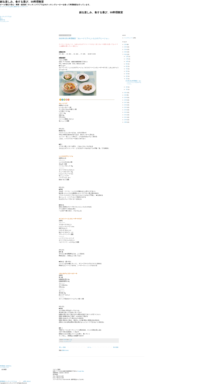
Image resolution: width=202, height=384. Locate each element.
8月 (127, 66)
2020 (125, 95)
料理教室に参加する (5, 366)
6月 (127, 71)
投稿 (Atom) (65, 350)
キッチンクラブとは (5, 6)
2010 (125, 119)
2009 (125, 122)
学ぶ (12, 6)
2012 (125, 114)
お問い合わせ (27, 381)
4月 (127, 76)
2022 (125, 54)
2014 (125, 109)
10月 (127, 61)
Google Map (81, 371)
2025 (125, 47)
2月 (127, 87)
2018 (125, 100)
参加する (16, 6)
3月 (127, 78)
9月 (127, 64)
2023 (125, 52)
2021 (125, 92)
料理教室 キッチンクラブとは (8, 381)
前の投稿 (115, 347)
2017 (125, 102)
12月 (127, 56)
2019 (125, 97)
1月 (127, 89)
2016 (125, 105)
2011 (125, 117)
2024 (125, 49)
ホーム (89, 347)
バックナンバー (23, 6)
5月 (127, 73)
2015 (125, 107)
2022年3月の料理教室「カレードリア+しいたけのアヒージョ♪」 (84, 38)
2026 (125, 44)
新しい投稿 (62, 347)
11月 (127, 59)
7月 (127, 68)
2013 (125, 112)
